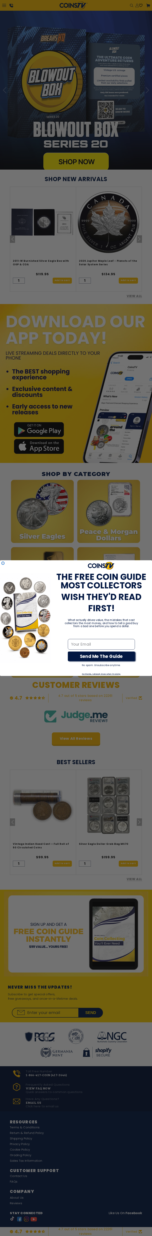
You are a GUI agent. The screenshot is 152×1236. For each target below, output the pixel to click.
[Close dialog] (3, 563)
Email (73, 635)
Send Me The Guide (101, 656)
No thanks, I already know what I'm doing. (101, 673)
